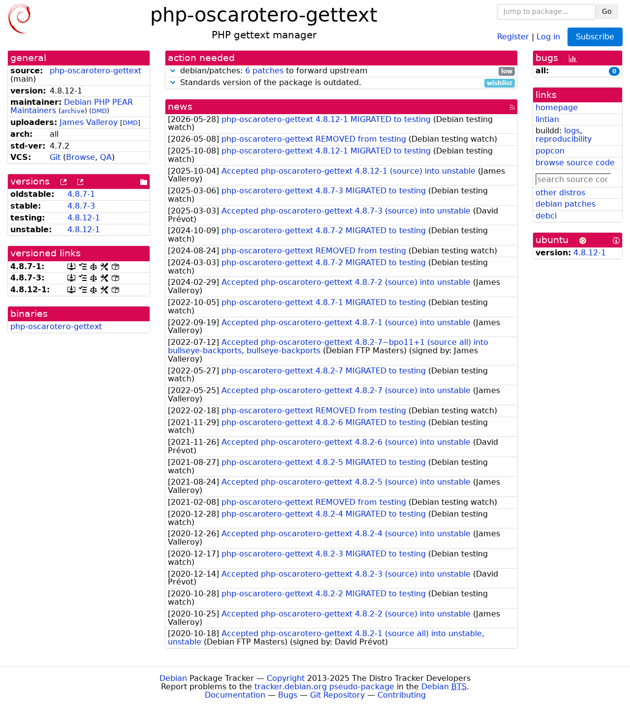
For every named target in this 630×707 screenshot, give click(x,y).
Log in (548, 36)
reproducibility (564, 139)
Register (513, 36)
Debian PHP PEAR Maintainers (71, 106)
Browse (80, 157)
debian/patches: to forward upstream (345, 71)
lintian (547, 119)
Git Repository (337, 695)
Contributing (402, 695)
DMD (99, 111)
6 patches (264, 70)
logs (572, 130)
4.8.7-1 (81, 194)
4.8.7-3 (81, 206)
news (180, 106)
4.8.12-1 (83, 217)
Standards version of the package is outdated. (345, 83)
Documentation (235, 695)
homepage (557, 107)
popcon (550, 150)
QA (106, 157)
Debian (173, 678)
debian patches (566, 204)
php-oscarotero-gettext (95, 70)
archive (73, 111)
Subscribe (595, 36)
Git (55, 157)
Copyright (286, 678)
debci (546, 215)
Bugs (287, 695)
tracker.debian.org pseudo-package (324, 686)
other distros (560, 192)
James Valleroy (89, 122)
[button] (172, 70)
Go (607, 11)
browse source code (575, 162)
